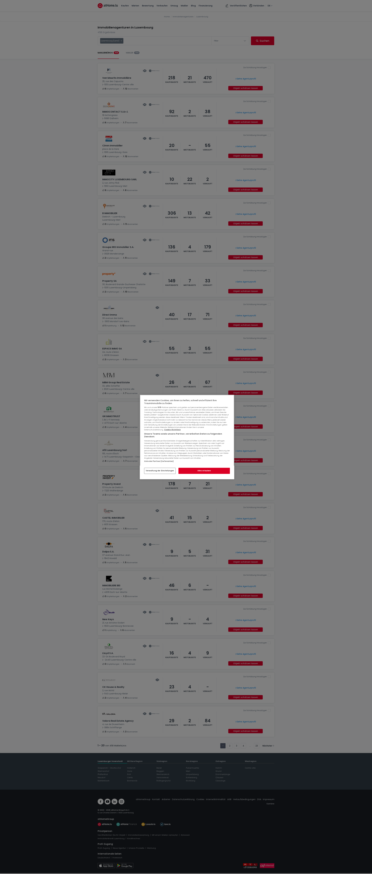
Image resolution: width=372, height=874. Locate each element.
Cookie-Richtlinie (172, 430)
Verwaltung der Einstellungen (160, 471)
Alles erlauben (204, 471)
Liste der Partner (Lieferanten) (159, 461)
